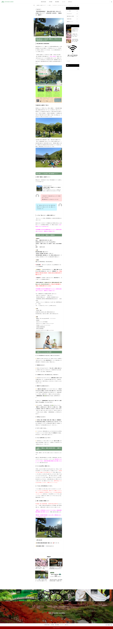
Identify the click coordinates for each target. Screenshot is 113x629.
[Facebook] (107, 624)
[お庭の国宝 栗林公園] (8, 2)
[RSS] (111, 624)
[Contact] (110, 624)
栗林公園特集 (57, 1)
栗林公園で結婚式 (43, 1)
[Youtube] (108, 624)
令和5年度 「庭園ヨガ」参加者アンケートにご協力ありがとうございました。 (52, 188)
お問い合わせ (70, 1)
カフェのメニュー (70, 46)
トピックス (63, 1)
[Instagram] (106, 624)
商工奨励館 (50, 1)
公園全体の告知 (38, 9)
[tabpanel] (72, 51)
